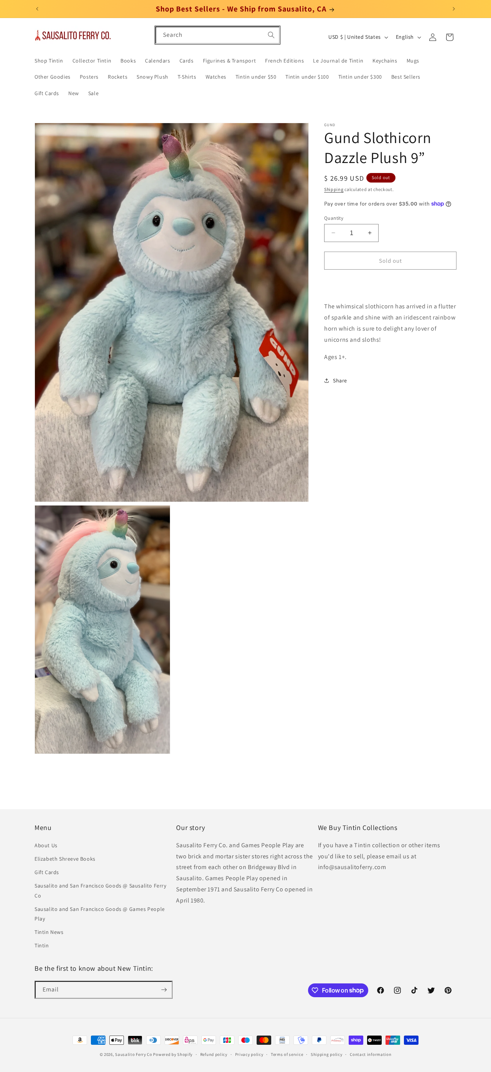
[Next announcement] (453, 9)
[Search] (271, 34)
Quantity (333, 217)
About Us (46, 845)
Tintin (42, 945)
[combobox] (217, 35)
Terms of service (287, 1054)
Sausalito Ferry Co (133, 1054)
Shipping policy (327, 1054)
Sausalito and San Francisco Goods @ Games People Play (100, 913)
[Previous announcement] (37, 9)
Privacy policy (249, 1054)
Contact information (370, 1054)
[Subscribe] (163, 990)
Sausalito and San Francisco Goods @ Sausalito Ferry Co (100, 890)
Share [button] (340, 380)
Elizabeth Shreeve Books (65, 858)
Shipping (334, 189)
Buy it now (390, 282)
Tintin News (49, 932)
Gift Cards (47, 872)
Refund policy (213, 1054)
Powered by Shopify (173, 1054)
